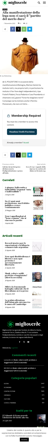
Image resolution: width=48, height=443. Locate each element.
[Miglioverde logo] (24, 324)
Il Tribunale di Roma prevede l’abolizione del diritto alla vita (15, 416)
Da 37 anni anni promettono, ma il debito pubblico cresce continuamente (17, 204)
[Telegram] (29, 29)
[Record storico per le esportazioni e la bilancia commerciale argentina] (37, 247)
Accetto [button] (24, 440)
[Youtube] (28, 342)
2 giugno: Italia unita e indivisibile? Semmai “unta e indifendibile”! (18, 189)
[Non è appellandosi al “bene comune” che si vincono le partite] (38, 220)
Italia (5, 9)
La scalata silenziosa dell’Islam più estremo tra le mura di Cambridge (17, 302)
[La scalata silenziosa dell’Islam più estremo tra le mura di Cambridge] (37, 304)
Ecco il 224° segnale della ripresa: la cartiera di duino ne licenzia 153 (36, 169)
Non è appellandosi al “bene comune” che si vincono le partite (15, 218)
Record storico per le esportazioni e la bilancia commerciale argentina (17, 245)
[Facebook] (12, 29)
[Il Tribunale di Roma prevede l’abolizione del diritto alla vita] (41, 418)
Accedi (26, 142)
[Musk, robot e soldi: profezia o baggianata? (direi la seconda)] (37, 277)
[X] (18, 29)
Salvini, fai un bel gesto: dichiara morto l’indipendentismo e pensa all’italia (12, 170)
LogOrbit (14, 348)
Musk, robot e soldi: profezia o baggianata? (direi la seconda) (16, 275)
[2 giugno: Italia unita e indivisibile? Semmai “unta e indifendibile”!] (38, 191)
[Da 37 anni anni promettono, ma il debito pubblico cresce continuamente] (38, 205)
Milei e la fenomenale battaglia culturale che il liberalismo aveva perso (16, 289)
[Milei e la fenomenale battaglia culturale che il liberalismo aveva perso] (37, 290)
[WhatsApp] (24, 29)
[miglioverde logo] (14, 2)
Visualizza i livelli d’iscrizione (22, 132)
